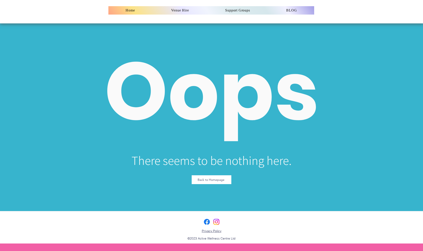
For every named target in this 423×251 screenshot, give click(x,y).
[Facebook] (207, 222)
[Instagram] (216, 222)
